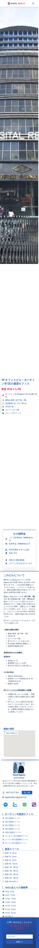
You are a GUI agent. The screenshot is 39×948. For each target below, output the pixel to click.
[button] (33, 3)
